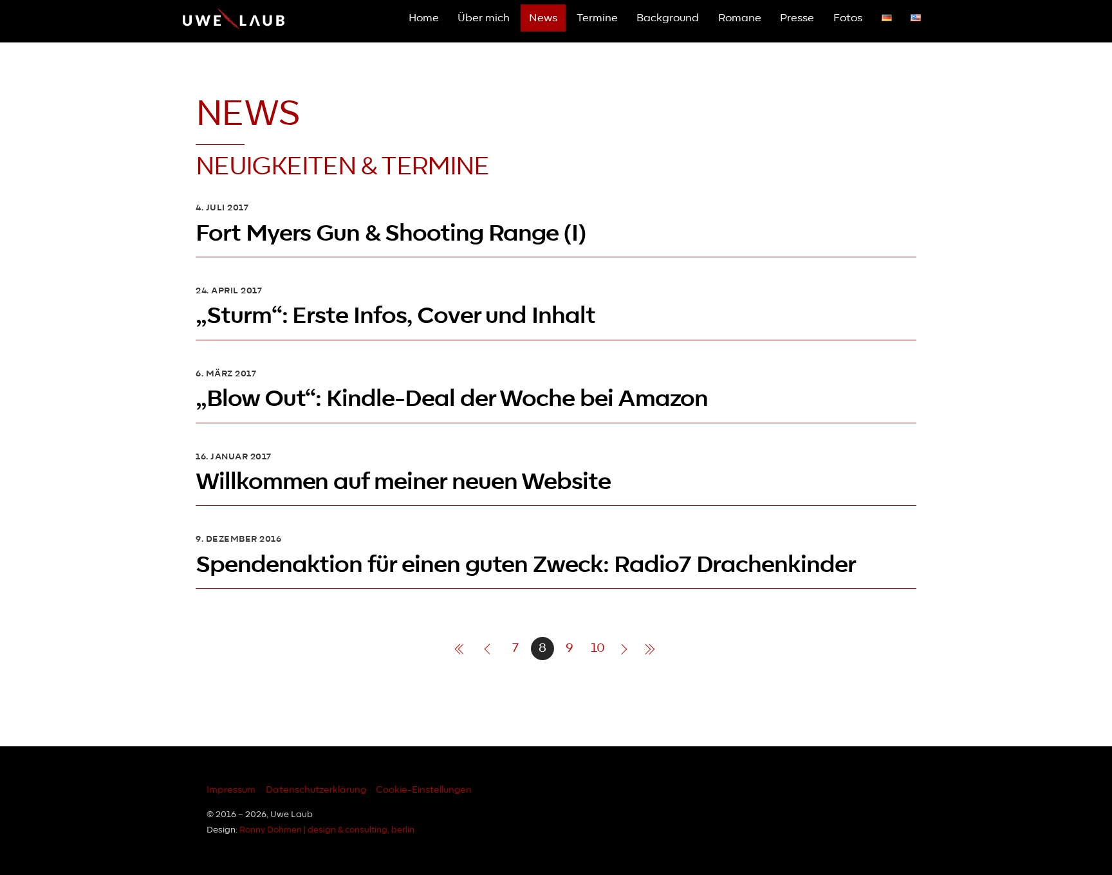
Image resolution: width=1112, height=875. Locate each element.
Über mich (484, 18)
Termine (597, 18)
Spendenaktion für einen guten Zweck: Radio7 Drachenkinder (526, 565)
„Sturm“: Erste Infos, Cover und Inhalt (395, 316)
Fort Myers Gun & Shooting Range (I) (391, 234)
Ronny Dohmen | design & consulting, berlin (326, 830)
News (543, 18)
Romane (739, 18)
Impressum (231, 790)
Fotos (847, 18)
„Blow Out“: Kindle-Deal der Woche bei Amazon (452, 399)
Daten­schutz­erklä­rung (316, 790)
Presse (797, 18)
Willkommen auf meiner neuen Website (403, 482)
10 (598, 647)
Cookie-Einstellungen (424, 790)
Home (424, 18)
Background (667, 18)
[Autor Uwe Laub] (233, 28)
